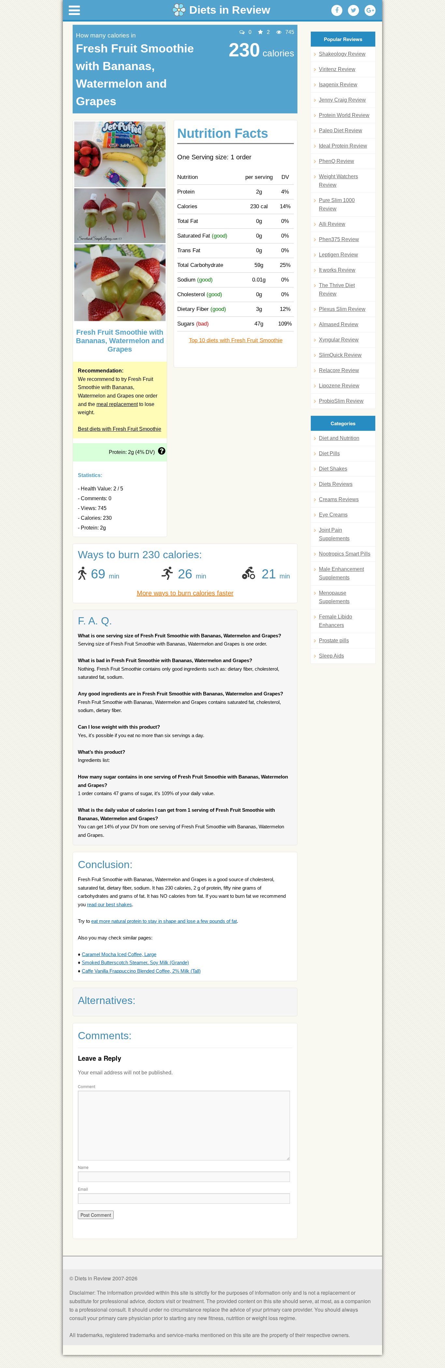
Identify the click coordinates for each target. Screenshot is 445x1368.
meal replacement (117, 404)
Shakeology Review (342, 54)
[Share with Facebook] (336, 10)
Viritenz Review (337, 69)
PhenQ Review (336, 161)
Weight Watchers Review (338, 181)
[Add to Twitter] (353, 10)
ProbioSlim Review (341, 401)
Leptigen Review (338, 254)
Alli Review (332, 224)
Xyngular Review (339, 339)
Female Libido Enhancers (335, 621)
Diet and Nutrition (339, 438)
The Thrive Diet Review (337, 290)
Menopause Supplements (334, 597)
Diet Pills (329, 453)
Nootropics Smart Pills (344, 554)
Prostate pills (334, 640)
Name (83, 1167)
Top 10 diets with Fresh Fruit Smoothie (235, 340)
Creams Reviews (339, 499)
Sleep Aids (331, 656)
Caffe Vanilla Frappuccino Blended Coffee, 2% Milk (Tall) (141, 971)
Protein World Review (344, 115)
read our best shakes (109, 904)
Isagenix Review (338, 84)
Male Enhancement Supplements (341, 573)
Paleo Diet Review (340, 130)
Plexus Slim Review (342, 309)
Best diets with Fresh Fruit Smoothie (119, 429)
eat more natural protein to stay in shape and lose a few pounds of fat (164, 921)
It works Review (337, 270)
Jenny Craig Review (342, 100)
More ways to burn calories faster (185, 593)
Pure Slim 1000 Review (337, 204)
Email (83, 1189)
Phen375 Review (339, 239)
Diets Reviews (335, 484)
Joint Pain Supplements (334, 534)
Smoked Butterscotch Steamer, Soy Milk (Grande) (135, 962)
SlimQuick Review (340, 355)
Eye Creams (333, 514)
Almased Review (338, 324)
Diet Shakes (333, 469)
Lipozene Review (339, 385)
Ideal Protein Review (343, 146)
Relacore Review (339, 370)
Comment (86, 1086)
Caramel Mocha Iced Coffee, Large (119, 954)
